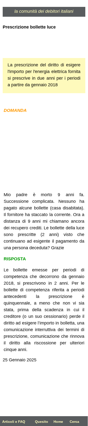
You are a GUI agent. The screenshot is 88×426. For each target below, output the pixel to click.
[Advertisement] (44, 152)
